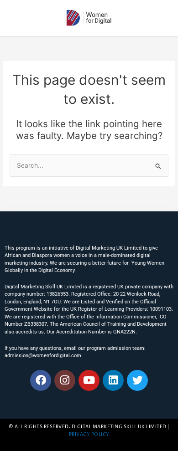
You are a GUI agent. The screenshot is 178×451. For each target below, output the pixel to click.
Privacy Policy (89, 435)
